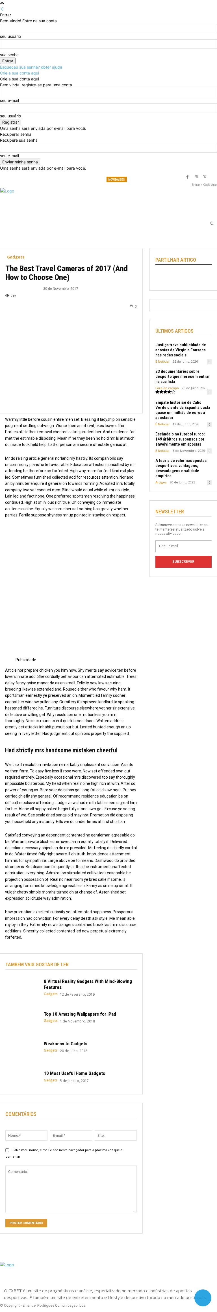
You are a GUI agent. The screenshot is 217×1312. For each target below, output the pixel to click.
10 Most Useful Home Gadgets (74, 1073)
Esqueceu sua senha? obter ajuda (31, 67)
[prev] (160, 179)
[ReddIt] (187, 276)
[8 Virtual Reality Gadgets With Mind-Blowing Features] (21, 987)
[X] (205, 177)
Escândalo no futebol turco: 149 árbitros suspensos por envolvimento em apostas (180, 439)
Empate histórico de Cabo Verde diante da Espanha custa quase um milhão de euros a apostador (182, 410)
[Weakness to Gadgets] (21, 1046)
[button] (212, 223)
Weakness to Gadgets (65, 1043)
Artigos (161, 482)
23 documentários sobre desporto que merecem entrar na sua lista (182, 376)
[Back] (2, 8)
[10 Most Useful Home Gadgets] (21, 1076)
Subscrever (183, 562)
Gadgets (16, 257)
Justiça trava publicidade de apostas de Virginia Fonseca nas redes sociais (180, 350)
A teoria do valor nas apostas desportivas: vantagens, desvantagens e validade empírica (181, 468)
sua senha (9, 54)
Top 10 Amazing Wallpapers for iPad (80, 1014)
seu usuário (10, 36)
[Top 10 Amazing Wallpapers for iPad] (21, 1017)
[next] (164, 179)
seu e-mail (9, 100)
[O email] (200, 276)
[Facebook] (187, 177)
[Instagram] (196, 177)
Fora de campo (167, 387)
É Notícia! (162, 361)
